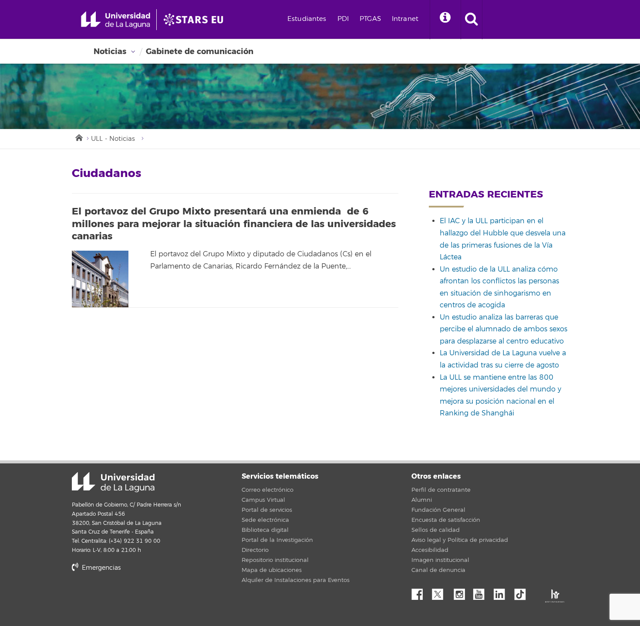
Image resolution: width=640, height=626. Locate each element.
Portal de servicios (267, 510)
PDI (343, 19)
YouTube (482, 592)
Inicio (78, 137)
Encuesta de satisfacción (445, 520)
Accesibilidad (429, 550)
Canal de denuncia (438, 570)
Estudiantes (307, 19)
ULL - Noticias (113, 139)
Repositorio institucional (275, 560)
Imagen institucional (440, 560)
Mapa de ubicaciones (272, 570)
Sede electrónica (265, 520)
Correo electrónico (267, 490)
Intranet (405, 19)
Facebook (420, 592)
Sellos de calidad (435, 530)
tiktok (523, 592)
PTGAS (370, 19)
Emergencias (100, 568)
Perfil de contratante (441, 490)
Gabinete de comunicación (199, 51)
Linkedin (502, 592)
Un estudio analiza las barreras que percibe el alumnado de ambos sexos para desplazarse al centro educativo (503, 329)
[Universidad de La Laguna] (196, 19)
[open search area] (471, 19)
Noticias (110, 51)
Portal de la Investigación (277, 540)
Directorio (255, 550)
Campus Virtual (263, 500)
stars (137, 597)
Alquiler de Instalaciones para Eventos (296, 580)
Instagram (461, 592)
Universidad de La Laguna (113, 482)
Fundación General (438, 510)
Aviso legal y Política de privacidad (459, 540)
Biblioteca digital (265, 530)
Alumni (421, 500)
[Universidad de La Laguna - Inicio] (119, 19)
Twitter (441, 592)
